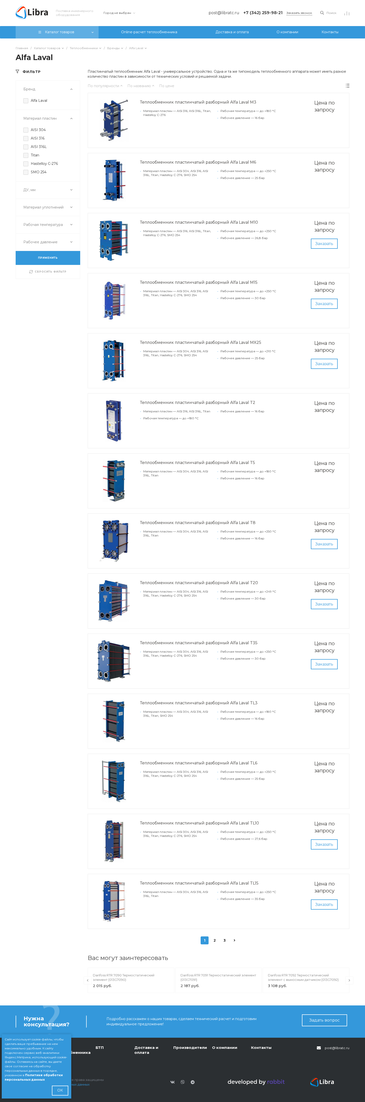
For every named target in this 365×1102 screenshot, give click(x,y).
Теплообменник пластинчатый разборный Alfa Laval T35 (198, 642)
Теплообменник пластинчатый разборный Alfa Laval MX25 (200, 342)
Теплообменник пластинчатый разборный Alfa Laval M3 (198, 102)
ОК (60, 1090)
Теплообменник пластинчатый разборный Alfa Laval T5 (197, 462)
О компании (224, 1047)
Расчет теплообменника (73, 1050)
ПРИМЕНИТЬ (48, 257)
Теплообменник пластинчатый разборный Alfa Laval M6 (198, 162)
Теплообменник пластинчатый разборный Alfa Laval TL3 (198, 703)
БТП (100, 1047)
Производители (190, 1047)
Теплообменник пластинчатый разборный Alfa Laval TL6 (198, 763)
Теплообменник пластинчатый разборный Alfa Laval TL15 (199, 883)
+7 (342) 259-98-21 (263, 12)
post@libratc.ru (337, 1048)
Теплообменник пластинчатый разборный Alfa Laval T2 (197, 402)
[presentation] (88, 980)
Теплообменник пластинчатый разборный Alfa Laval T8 (198, 522)
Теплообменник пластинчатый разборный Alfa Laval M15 (198, 282)
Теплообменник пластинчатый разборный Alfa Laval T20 (199, 582)
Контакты (261, 1047)
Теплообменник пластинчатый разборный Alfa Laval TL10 (199, 823)
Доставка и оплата (146, 1050)
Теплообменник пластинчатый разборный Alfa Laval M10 (199, 222)
